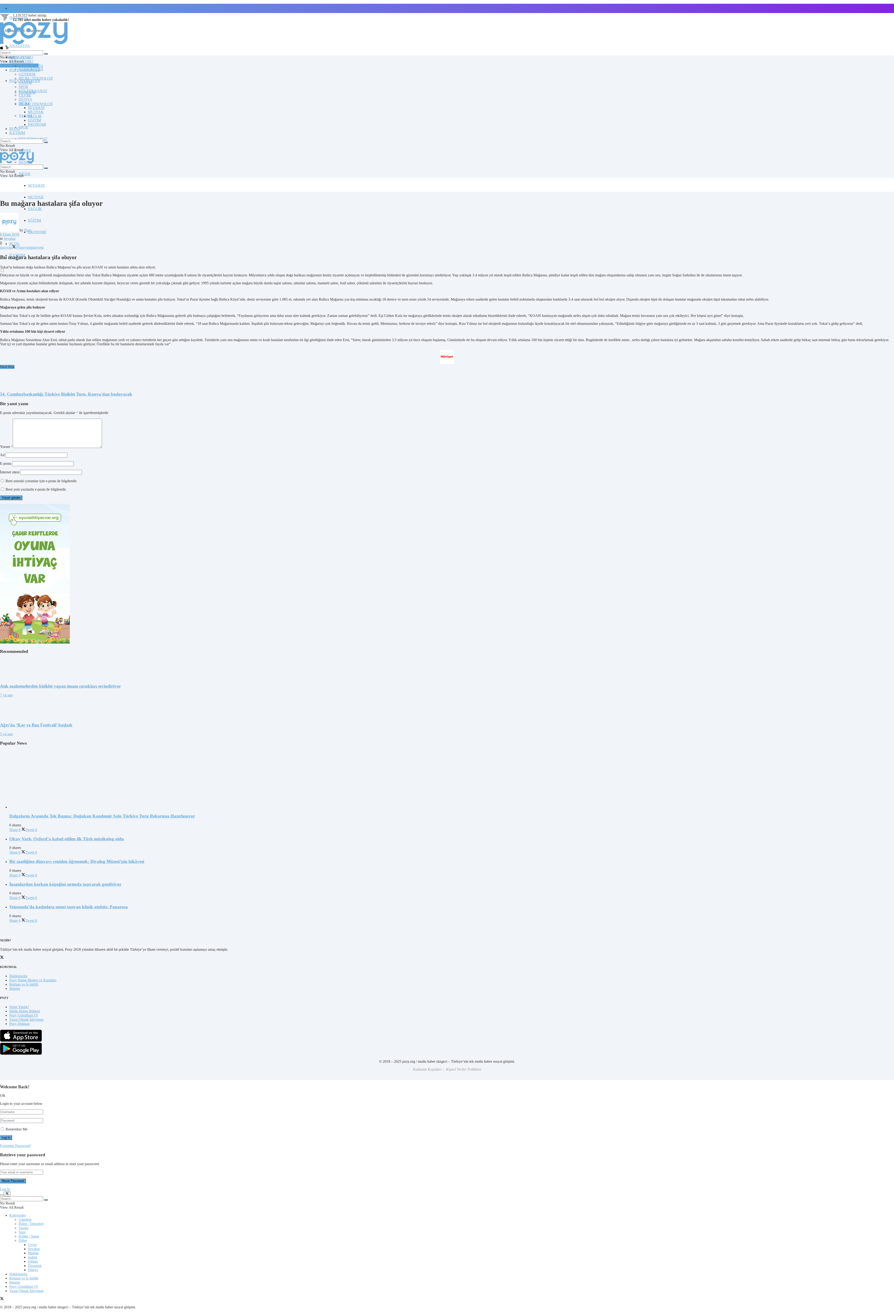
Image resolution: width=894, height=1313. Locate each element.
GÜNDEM (27, 74)
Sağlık (32, 1257)
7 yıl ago (6, 695)
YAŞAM (25, 83)
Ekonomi (34, 1266)
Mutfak (33, 1253)
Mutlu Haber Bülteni (24, 1011)
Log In (5, 1189)
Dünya (33, 1270)
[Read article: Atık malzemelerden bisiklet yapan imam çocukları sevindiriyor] (447, 668)
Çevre (32, 1245)
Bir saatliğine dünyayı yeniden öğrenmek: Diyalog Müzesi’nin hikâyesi (76, 861)
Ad (2, 455)
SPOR (23, 127)
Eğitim (33, 1261)
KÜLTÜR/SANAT (33, 91)
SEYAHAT (36, 185)
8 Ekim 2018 (9, 234)
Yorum (6, 447)
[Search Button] (46, 53)
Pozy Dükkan (19, 1024)
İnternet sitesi (9, 472)
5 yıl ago (6, 734)
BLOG (14, 244)
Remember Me (16, 1129)
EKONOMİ (37, 232)
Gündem (25, 1219)
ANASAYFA (19, 46)
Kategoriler (17, 1215)
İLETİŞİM (17, 133)
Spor (22, 1232)
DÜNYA (25, 99)
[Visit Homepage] (34, 44)
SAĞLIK (35, 209)
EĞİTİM (34, 220)
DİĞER (24, 174)
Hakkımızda (18, 976)
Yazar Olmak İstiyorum (26, 1019)
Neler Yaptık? (19, 1007)
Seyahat (9, 239)
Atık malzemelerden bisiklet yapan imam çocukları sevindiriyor (60, 686)
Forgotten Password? (15, 1146)
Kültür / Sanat (29, 1236)
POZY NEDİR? (21, 62)
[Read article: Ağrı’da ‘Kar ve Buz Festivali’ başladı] (447, 707)
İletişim (14, 8)
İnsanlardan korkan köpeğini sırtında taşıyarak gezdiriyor (65, 884)
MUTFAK (36, 197)
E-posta (5, 463)
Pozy (28, 230)
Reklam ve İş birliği (23, 984)
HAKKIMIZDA (31, 66)
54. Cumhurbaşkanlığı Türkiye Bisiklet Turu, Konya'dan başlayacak (66, 394)
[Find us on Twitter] (2, 1299)
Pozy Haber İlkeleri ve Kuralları (32, 980)
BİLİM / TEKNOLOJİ (36, 104)
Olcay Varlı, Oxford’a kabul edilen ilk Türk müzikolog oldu (66, 838)
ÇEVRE (25, 151)
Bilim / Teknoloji (31, 1224)
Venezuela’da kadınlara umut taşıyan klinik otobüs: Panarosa (68, 906)
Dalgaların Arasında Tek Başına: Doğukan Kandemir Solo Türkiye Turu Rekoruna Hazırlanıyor (102, 816)
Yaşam (23, 1228)
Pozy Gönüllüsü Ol (23, 1015)
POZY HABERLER (24, 70)
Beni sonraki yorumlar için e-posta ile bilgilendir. (41, 481)
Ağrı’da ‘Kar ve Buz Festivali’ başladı (36, 725)
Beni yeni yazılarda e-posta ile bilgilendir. (36, 489)
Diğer (23, 1240)
